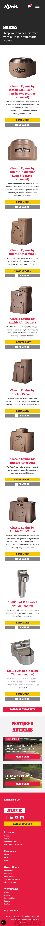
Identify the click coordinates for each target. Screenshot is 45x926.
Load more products (22, 709)
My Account (11, 910)
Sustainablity (9, 898)
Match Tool (8, 854)
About (6, 892)
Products (9, 832)
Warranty (8, 873)
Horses (7, 836)
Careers (7, 901)
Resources (10, 851)
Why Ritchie (11, 888)
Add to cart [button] (23, 270)
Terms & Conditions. (25, 919)
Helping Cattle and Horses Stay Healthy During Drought (19, 748)
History (7, 895)
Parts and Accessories (13, 844)
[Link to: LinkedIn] (11, 817)
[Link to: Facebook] (6, 817)
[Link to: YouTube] (17, 817)
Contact (7, 904)
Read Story (22, 756)
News (6, 860)
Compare (24, 124)
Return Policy (9, 876)
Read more (22, 120)
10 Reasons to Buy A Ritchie (18, 777)
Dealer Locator (22, 823)
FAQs (6, 857)
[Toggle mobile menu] (37, 6)
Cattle (6, 839)
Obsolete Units (10, 882)
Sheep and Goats (10, 842)
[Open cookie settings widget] (3, 922)
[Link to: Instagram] (22, 817)
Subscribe (14, 810)
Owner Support (12, 867)
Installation (9, 870)
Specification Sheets (12, 879)
